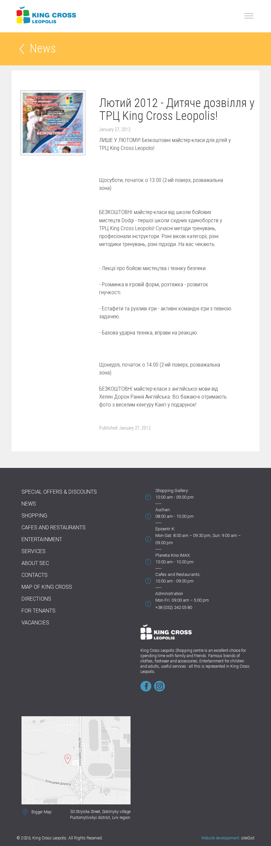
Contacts (34, 575)
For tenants (38, 611)
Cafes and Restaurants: (178, 574)
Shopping (34, 515)
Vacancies (35, 622)
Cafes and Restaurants (53, 527)
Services (33, 551)
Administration (169, 593)
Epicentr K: (165, 528)
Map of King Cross (46, 587)
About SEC (35, 563)
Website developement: (220, 838)
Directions (36, 599)
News (43, 49)
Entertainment (41, 539)
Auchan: (163, 509)
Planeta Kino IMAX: (173, 555)
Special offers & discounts (59, 492)
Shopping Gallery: (172, 490)
